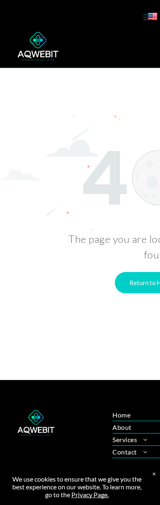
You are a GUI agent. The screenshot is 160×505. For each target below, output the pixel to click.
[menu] (147, 17)
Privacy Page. (90, 494)
